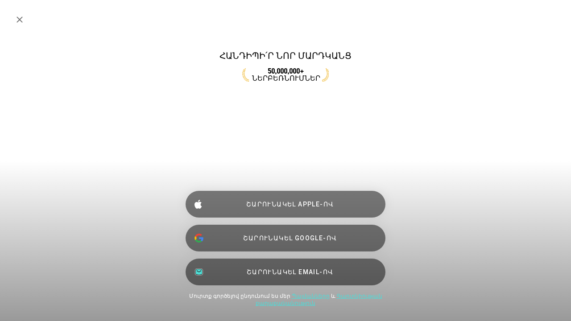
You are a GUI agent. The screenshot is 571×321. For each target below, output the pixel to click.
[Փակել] (19, 19)
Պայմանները (311, 296)
